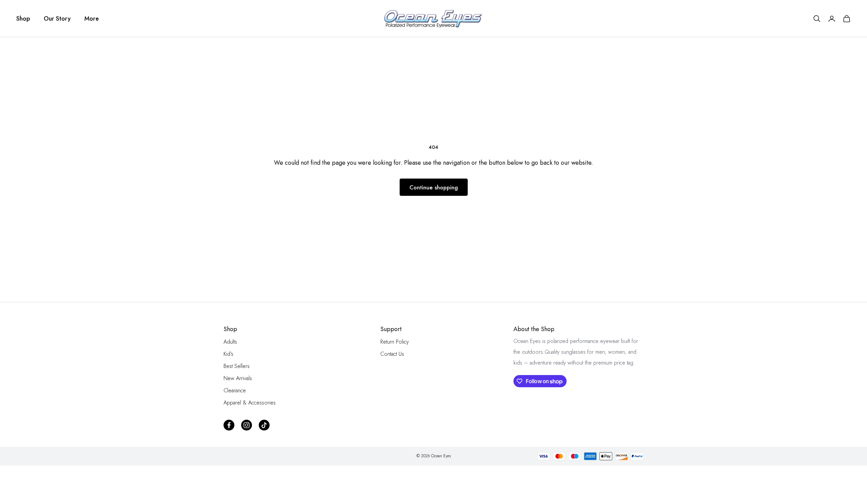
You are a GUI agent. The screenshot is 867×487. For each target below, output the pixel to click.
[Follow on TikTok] (264, 425)
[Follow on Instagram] (246, 425)
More (91, 18)
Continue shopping (433, 187)
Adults (230, 342)
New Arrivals (238, 378)
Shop (23, 18)
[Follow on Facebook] (229, 425)
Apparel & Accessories (250, 403)
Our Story (57, 18)
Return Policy (394, 342)
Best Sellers (237, 366)
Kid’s (228, 354)
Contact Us (392, 354)
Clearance (235, 390)
